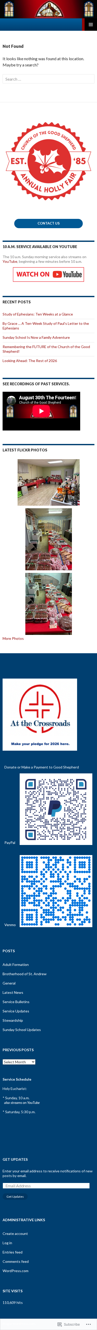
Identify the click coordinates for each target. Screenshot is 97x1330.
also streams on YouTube (22, 1102)
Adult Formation (16, 964)
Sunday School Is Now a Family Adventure (36, 337)
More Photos (13, 638)
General (9, 983)
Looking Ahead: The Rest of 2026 (30, 360)
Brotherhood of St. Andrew (25, 974)
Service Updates (16, 1011)
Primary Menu (91, 24)
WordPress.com (15, 1271)
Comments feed (16, 1261)
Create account (15, 1233)
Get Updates (15, 1159)
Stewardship (13, 1020)
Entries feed (13, 1252)
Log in (7, 1243)
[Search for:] (48, 78)
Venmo (10, 924)
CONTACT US (49, 223)
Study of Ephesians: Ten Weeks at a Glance (38, 314)
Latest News (13, 992)
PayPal (9, 842)
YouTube (10, 261)
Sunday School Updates (22, 1029)
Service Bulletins (16, 1002)
